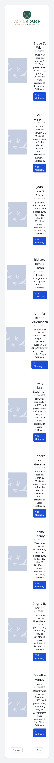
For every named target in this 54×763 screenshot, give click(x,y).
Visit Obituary (39, 97)
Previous (16, 750)
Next (39, 750)
